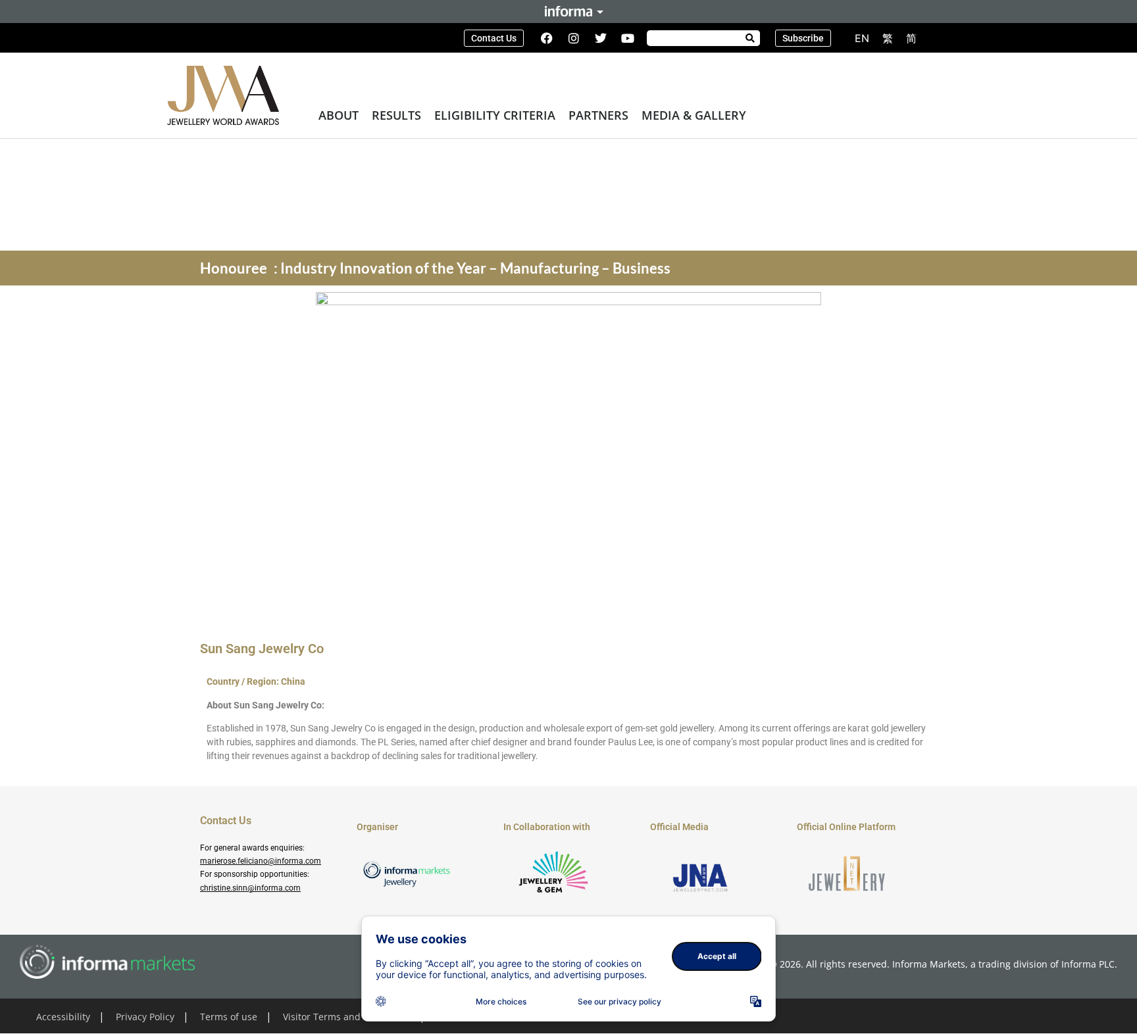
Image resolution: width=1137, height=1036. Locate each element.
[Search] (750, 38)
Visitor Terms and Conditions (347, 1016)
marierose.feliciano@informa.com (260, 861)
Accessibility (63, 1016)
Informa (568, 11)
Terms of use (228, 1016)
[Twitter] (601, 38)
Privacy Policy (145, 1016)
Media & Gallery (694, 115)
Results (396, 115)
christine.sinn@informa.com (250, 888)
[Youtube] (628, 38)
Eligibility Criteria (494, 115)
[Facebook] (547, 38)
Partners (598, 115)
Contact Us (225, 820)
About (338, 115)
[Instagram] (574, 38)
